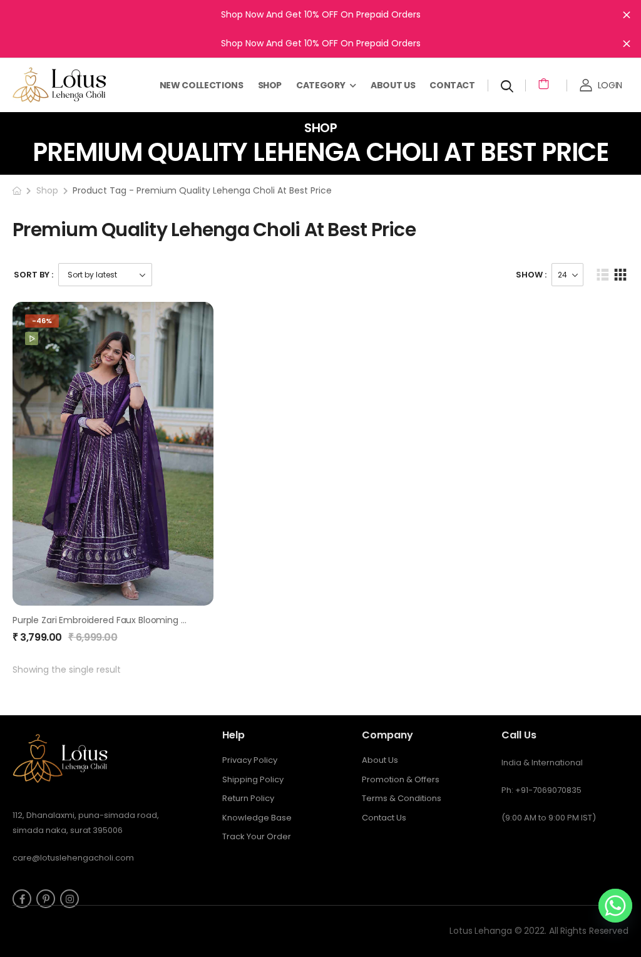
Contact (452, 85)
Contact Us (384, 818)
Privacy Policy (249, 760)
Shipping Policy (253, 779)
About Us (393, 85)
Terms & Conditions (401, 798)
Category (320, 85)
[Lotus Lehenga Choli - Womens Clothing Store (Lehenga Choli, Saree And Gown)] (75, 85)
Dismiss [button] (627, 14)
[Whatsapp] (615, 906)
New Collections (202, 85)
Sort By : (33, 275)
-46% (42, 321)
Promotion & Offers (400, 779)
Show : (531, 275)
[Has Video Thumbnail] (31, 338)
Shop (270, 85)
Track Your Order (256, 836)
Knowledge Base (257, 818)
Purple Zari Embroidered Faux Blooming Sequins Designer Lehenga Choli (165, 620)
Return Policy (248, 798)
